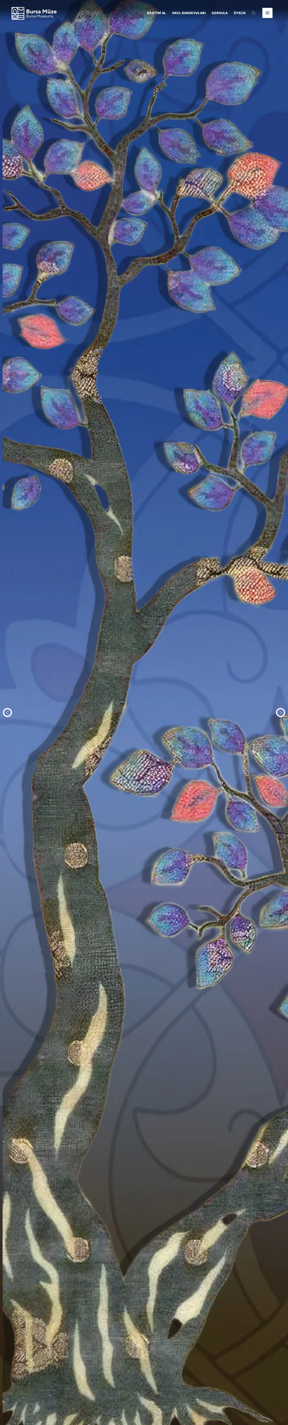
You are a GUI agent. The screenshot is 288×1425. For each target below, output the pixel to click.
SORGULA (220, 13)
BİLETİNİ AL (156, 13)
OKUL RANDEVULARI (189, 13)
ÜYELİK (240, 13)
